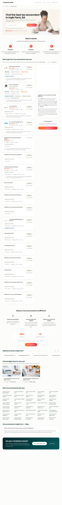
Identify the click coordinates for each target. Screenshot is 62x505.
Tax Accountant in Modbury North (52, 396)
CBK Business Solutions (14, 66)
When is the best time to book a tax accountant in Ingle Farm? (19, 428)
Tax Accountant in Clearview (17, 407)
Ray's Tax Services (8, 182)
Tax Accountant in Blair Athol (30, 414)
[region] (47, 78)
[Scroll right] (58, 351)
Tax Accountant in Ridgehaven (6, 414)
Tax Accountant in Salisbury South (6, 411)
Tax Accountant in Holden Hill (19, 399)
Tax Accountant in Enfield (31, 410)
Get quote (29, 67)
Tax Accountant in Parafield (52, 399)
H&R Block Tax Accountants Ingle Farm (13, 154)
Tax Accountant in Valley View (30, 392)
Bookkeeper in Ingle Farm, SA (24, 355)
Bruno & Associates (13, 84)
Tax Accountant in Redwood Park (41, 418)
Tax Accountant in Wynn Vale (54, 407)
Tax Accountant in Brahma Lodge (6, 418)
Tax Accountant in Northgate (6, 399)
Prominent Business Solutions (11, 167)
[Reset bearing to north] (58, 69)
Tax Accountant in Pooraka (41, 392)
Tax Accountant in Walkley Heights (6, 392)
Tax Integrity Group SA (9, 245)
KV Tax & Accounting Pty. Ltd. (16, 122)
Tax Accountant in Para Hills (53, 392)
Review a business (38, 2)
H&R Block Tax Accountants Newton (12, 257)
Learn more (52, 443)
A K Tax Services (13, 106)
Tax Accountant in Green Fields (42, 411)
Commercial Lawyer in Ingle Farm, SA (41, 355)
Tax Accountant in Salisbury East (52, 414)
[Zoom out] (58, 68)
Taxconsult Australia (9, 233)
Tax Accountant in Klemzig (41, 414)
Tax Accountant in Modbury (41, 399)
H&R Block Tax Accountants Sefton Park (13, 282)
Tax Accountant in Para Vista (18, 392)
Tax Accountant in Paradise (17, 414)
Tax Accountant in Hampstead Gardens (53, 411)
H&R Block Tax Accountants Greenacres (13, 207)
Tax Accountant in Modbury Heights (6, 403)
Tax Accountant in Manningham (29, 418)
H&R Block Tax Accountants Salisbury (12, 294)
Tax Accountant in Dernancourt (41, 407)
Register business (55, 2)
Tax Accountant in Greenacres (29, 407)
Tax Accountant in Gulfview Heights (52, 403)
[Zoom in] (58, 66)
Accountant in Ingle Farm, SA (9, 355)
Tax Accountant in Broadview (52, 418)
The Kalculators (7, 270)
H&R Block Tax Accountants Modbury (12, 194)
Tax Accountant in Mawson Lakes (29, 399)
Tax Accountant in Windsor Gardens (6, 407)
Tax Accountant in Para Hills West (7, 396)
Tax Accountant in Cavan (42, 402)
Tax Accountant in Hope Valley (19, 411)
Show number (29, 69)
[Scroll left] (55, 351)
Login (44, 2)
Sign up (48, 2)
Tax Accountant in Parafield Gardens (17, 418)
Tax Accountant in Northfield (41, 396)
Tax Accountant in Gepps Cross (31, 403)
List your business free (40, 443)
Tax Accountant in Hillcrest (17, 403)
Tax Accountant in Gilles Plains (19, 396)
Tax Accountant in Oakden (29, 396)
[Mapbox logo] (39, 90)
